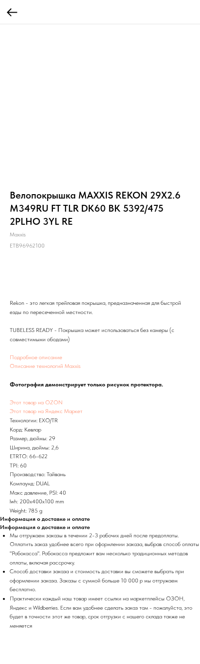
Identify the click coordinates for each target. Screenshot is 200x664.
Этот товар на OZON (36, 402)
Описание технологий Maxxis (45, 366)
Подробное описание (36, 357)
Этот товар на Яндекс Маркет (46, 411)
